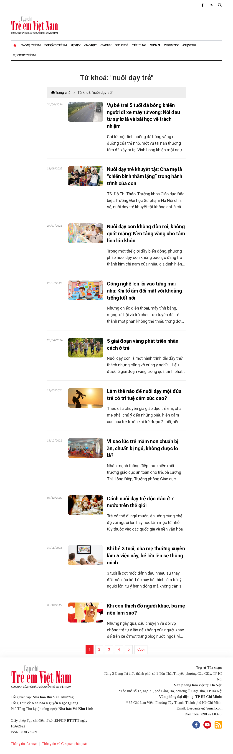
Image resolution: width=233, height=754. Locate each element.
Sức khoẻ (121, 45)
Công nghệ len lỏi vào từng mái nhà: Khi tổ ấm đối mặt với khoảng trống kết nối (144, 291)
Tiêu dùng (139, 45)
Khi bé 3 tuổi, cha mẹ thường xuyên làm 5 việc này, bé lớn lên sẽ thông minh (146, 556)
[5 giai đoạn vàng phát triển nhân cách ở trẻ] (86, 347)
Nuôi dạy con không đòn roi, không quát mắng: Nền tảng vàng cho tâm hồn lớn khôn (146, 233)
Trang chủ (63, 92)
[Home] (15, 45)
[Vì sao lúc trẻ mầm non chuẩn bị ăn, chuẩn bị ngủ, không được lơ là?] (86, 448)
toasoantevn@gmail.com (204, 708)
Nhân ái (155, 45)
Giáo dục (90, 45)
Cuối (140, 649)
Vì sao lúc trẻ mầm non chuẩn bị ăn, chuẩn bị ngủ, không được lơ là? (142, 448)
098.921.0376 (211, 714)
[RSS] (210, 5)
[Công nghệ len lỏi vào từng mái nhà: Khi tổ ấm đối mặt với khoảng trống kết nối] (86, 290)
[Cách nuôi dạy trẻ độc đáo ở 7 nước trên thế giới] (86, 505)
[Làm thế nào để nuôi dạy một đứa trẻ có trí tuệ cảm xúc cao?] (86, 398)
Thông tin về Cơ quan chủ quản (65, 744)
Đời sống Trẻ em (55, 45)
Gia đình (105, 45)
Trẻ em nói (171, 45)
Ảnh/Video (189, 45)
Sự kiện (75, 45)
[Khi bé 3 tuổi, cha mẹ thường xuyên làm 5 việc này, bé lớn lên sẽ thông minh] (86, 555)
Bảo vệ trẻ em (31, 45)
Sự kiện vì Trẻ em (24, 55)
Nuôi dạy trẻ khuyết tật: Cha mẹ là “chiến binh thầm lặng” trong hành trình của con (144, 176)
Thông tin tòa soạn (24, 744)
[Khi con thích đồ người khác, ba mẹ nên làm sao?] (86, 612)
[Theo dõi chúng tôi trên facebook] (202, 5)
